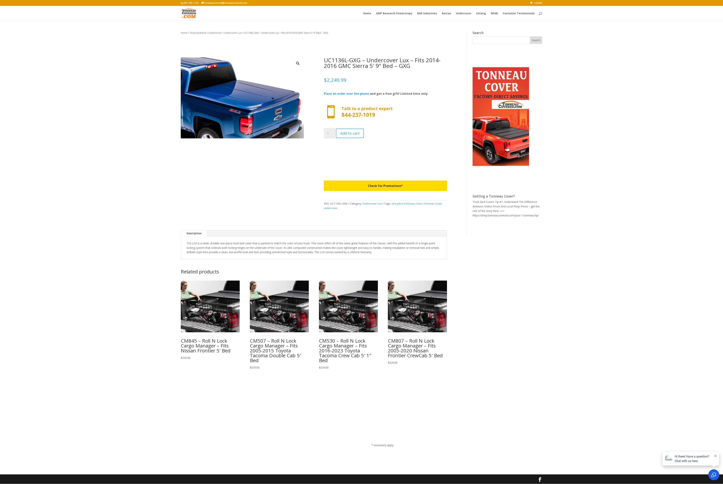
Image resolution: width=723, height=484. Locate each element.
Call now (385, 112)
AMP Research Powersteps (394, 13)
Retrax (446, 13)
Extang (481, 13)
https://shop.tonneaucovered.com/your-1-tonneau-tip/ (506, 215)
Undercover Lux (233, 32)
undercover (331, 208)
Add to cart (350, 133)
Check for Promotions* (385, 186)
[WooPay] (385, 155)
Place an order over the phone (346, 94)
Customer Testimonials (519, 13)
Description (194, 233)
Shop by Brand (198, 32)
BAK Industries (427, 13)
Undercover (463, 13)
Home (367, 13)
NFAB (494, 13)
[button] (297, 63)
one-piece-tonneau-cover (406, 203)
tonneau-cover (433, 203)
